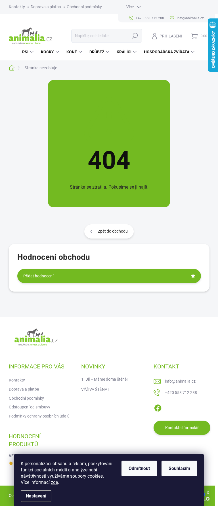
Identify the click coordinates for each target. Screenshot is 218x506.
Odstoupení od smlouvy (29, 407)
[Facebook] (158, 407)
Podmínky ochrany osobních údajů (39, 416)
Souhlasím (179, 468)
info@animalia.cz (180, 381)
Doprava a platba (46, 7)
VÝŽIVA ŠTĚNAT (95, 389)
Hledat (135, 35)
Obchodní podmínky (84, 7)
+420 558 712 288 (181, 392)
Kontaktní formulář (182, 427)
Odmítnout (139, 468)
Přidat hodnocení (38, 276)
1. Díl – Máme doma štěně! (104, 379)
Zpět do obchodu (113, 231)
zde (54, 482)
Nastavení (36, 496)
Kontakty (17, 7)
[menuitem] (28, 51)
